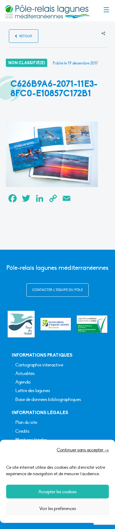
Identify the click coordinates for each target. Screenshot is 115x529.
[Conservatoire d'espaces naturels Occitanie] (55, 324)
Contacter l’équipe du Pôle (57, 290)
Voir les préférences (57, 508)
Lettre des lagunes (32, 390)
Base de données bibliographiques (48, 399)
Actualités (25, 373)
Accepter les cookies (57, 491)
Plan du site (26, 422)
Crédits (22, 431)
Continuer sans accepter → (83, 450)
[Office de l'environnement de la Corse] (92, 324)
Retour (25, 36)
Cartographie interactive (39, 365)
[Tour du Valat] (21, 324)
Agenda (22, 382)
